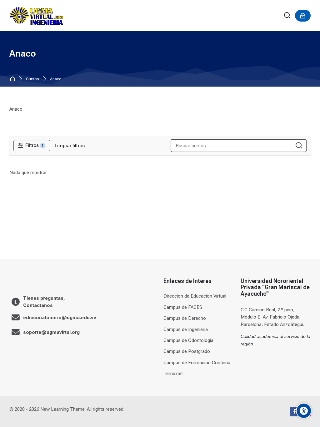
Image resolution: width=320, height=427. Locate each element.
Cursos (32, 79)
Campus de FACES (182, 307)
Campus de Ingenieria (185, 329)
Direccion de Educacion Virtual (194, 296)
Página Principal (13, 79)
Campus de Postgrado (186, 351)
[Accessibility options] (304, 411)
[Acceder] (303, 16)
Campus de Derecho (184, 318)
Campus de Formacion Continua (196, 362)
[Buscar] (287, 16)
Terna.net (173, 373)
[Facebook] (294, 411)
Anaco (56, 79)
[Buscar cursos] (299, 146)
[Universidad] (36, 15)
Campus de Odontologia (188, 340)
